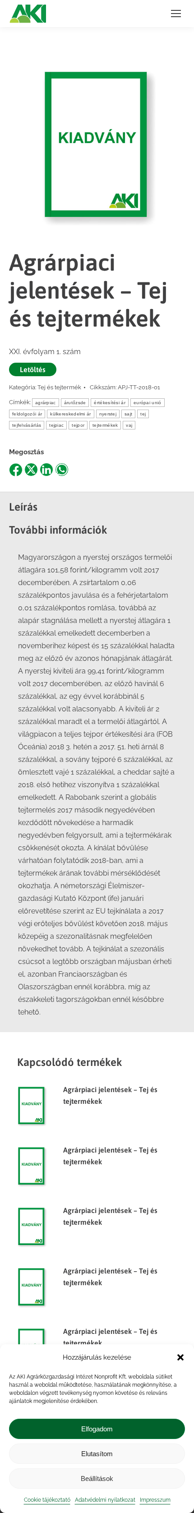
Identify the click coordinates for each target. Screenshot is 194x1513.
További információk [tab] (58, 530)
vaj (129, 425)
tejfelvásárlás (26, 425)
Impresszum (155, 1500)
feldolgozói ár (27, 413)
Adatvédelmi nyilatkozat (105, 1500)
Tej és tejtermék (59, 387)
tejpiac (56, 425)
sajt (128, 413)
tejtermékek (105, 425)
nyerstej (107, 413)
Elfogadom (97, 1429)
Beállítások (97, 1478)
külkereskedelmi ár (70, 413)
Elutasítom (97, 1454)
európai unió (148, 402)
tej (143, 413)
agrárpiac (45, 402)
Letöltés (33, 369)
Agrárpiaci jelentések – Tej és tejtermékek (110, 1095)
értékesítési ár (109, 402)
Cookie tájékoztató (47, 1500)
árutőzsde (75, 402)
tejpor (78, 425)
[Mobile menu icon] (176, 14)
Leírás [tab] (23, 507)
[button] (180, 1357)
